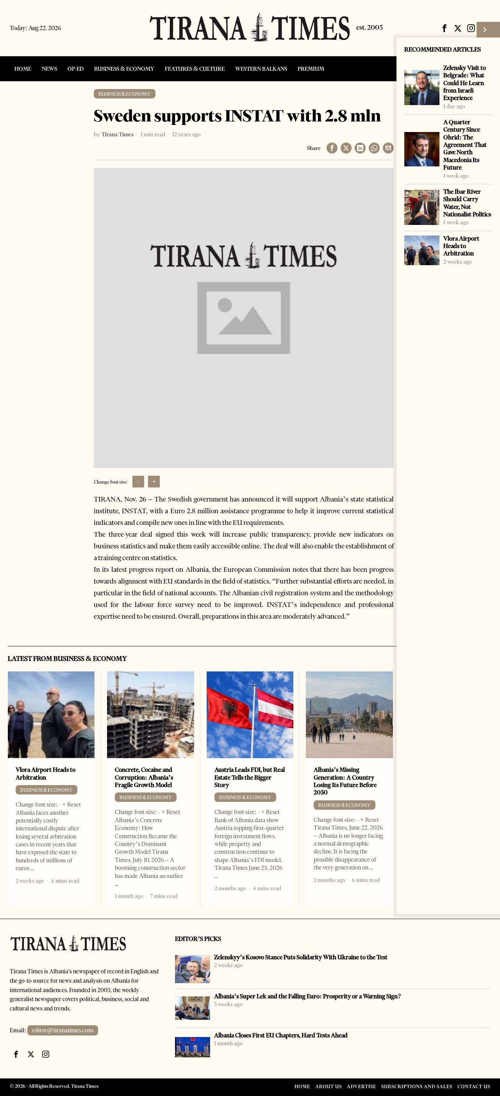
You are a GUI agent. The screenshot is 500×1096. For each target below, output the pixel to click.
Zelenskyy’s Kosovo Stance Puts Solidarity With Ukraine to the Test (301, 957)
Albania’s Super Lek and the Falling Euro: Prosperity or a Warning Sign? (307, 996)
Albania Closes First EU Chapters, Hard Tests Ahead (281, 1035)
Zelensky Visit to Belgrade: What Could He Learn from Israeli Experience (464, 83)
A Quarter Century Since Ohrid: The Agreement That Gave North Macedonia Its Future (465, 144)
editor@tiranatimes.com (62, 1030)
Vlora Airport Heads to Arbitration (461, 246)
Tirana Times (118, 134)
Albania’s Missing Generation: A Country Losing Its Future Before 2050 (345, 781)
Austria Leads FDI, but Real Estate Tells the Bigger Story (249, 777)
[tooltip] (444, 28)
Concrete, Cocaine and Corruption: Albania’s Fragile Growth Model (144, 777)
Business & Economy (124, 94)
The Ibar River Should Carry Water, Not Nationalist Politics (467, 203)
